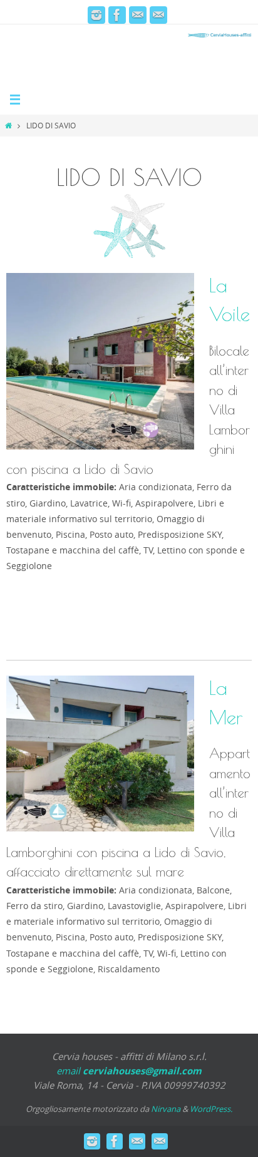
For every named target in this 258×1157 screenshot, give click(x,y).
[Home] (8, 125)
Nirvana (165, 1108)
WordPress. (211, 1108)
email (129, 1070)
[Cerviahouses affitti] (117, 15)
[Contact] (158, 15)
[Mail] (138, 15)
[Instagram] (96, 15)
